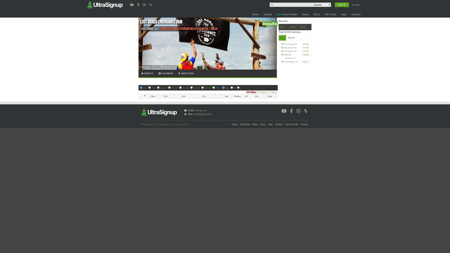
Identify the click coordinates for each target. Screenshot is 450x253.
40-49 (185, 87)
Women (291, 37)
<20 (153, 87)
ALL (145, 87)
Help (343, 14)
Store (317, 14)
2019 (303, 27)
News (305, 14)
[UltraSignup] (105, 4)
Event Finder (287, 14)
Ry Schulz (289, 48)
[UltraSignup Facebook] (139, 4)
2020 (292, 27)
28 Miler (251, 92)
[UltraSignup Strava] (150, 4)
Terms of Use (291, 124)
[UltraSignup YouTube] (132, 4)
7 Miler (273, 92)
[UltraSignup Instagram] (145, 4)
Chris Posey (289, 62)
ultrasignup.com (203, 114)
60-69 (207, 87)
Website (148, 73)
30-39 (174, 87)
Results (268, 14)
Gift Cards (330, 14)
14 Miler (263, 92)
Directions (187, 73)
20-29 (163, 87)
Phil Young (289, 44)
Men (282, 38)
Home (255, 14)
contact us (201, 110)
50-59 (196, 87)
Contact (356, 14)
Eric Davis (289, 51)
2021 (282, 27)
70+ (218, 87)
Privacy (304, 124)
